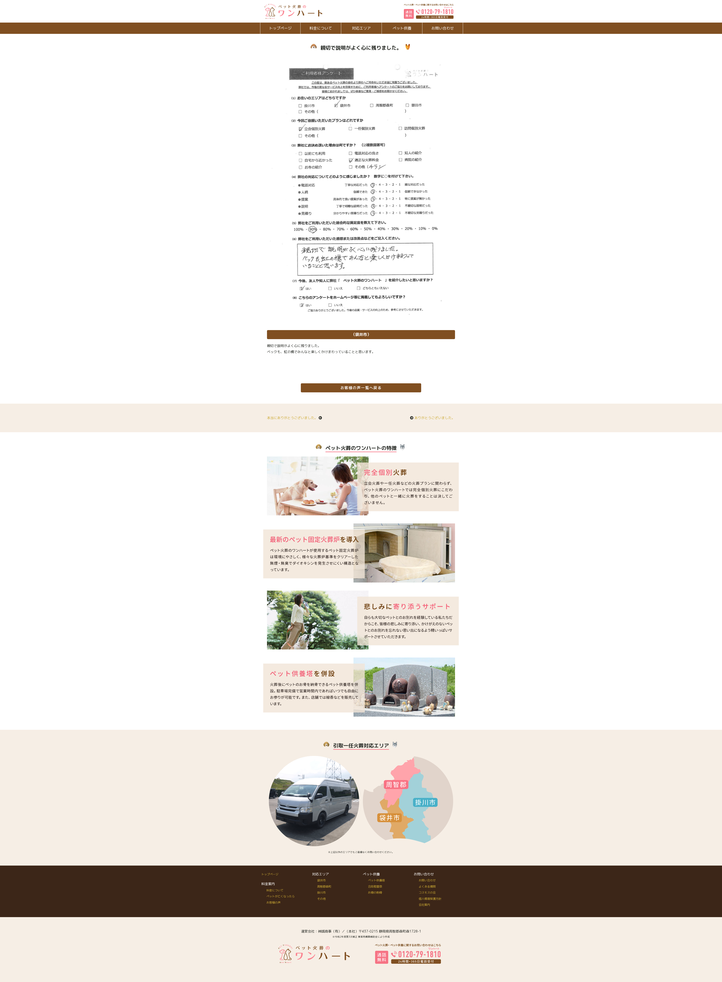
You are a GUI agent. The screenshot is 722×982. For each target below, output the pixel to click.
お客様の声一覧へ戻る (361, 387)
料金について (320, 28)
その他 (321, 899)
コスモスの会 (427, 893)
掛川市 (321, 893)
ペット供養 (402, 28)
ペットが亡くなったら (280, 896)
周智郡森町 (324, 887)
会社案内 (424, 905)
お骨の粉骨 (375, 893)
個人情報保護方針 (430, 899)
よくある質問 (427, 887)
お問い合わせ (442, 28)
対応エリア (361, 28)
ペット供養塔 (376, 880)
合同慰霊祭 (375, 887)
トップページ (280, 28)
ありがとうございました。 (434, 417)
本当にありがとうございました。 (292, 417)
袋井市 (321, 880)
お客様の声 (273, 903)
